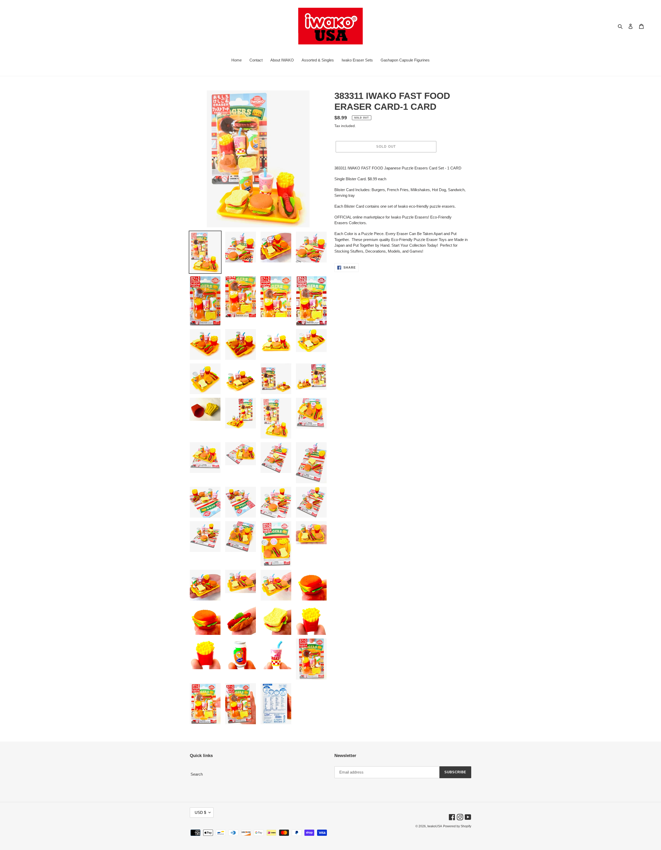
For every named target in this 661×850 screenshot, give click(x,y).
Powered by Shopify (457, 826)
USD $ (200, 812)
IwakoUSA (434, 826)
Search (197, 774)
